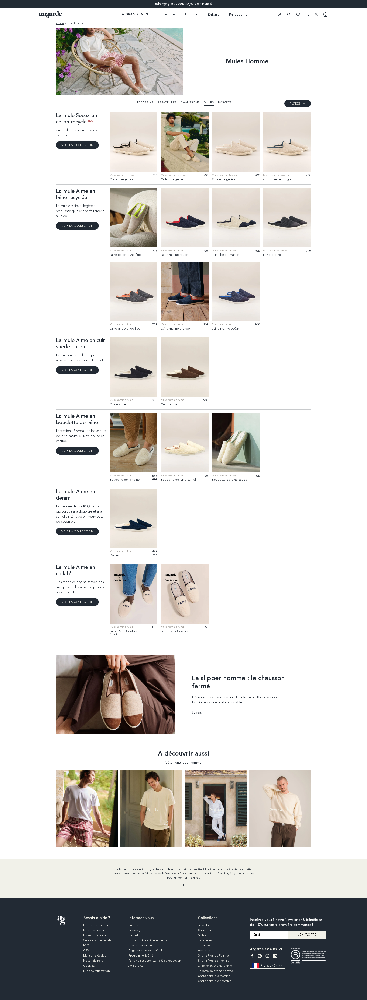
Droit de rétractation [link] (96, 971)
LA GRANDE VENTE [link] (136, 14)
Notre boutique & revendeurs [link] (147, 940)
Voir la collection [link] (77, 145)
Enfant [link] (213, 15)
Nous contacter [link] (93, 930)
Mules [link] (202, 935)
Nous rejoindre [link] (93, 960)
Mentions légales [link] (94, 955)
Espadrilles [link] (205, 940)
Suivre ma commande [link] (97, 940)
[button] (289, 14)
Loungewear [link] (206, 945)
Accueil (60, 23)
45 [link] (144, 165)
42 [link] (131, 165)
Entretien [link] (134, 925)
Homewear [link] (205, 950)
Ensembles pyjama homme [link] (215, 971)
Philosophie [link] (238, 15)
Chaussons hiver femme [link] (214, 976)
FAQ (362, 938)
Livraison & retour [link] (95, 935)
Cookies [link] (89, 966)
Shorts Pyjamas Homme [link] (213, 960)
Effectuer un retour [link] (95, 925)
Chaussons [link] (206, 930)
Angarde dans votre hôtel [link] (145, 950)
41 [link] (127, 165)
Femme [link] (169, 14)
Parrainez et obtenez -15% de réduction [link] (154, 960)
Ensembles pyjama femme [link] (215, 966)
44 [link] (139, 165)
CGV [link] (86, 950)
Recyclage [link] (135, 930)
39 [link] (118, 165)
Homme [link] (191, 14)
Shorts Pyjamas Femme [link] (213, 955)
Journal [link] (133, 935)
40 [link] (122, 165)
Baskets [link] (203, 925)
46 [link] (148, 165)
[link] (279, 14)
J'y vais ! (197, 712)
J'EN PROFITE (307, 934)
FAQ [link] (86, 945)
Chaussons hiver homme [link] (214, 981)
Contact (362, 955)
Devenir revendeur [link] (140, 945)
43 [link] (135, 165)
